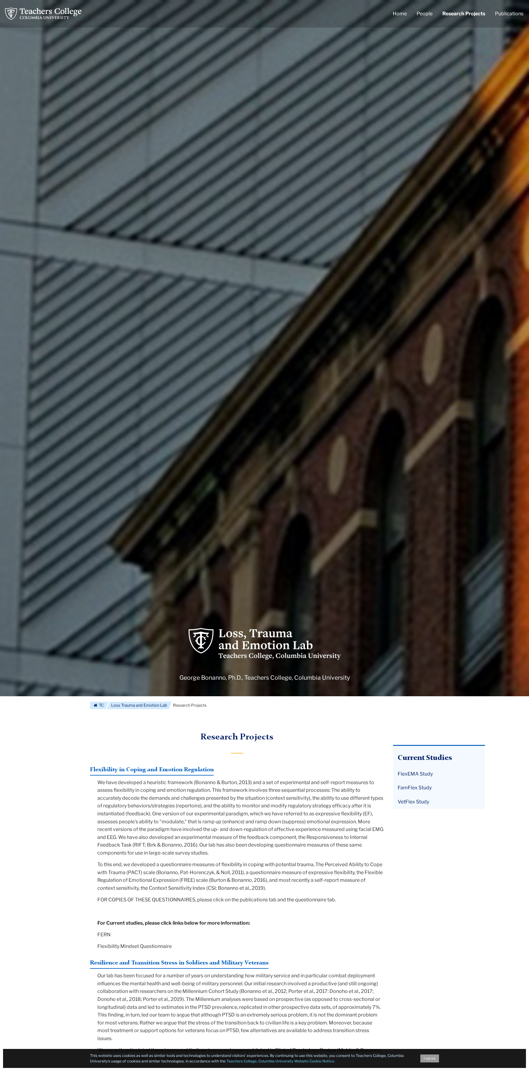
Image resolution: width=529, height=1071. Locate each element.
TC (101, 705)
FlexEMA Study (415, 774)
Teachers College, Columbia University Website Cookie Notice (280, 1061)
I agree (430, 1058)
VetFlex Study (413, 802)
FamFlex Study (415, 788)
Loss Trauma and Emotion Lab (139, 705)
